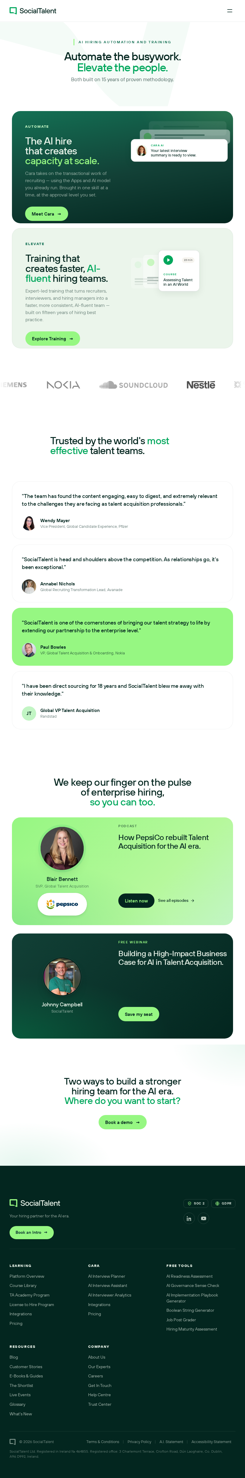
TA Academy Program (30, 1295)
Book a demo (122, 1122)
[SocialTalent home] (33, 10)
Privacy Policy (139, 1441)
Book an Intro (32, 1232)
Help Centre (99, 1394)
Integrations (21, 1313)
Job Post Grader (181, 1319)
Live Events (20, 1394)
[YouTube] (203, 1218)
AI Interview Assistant (107, 1285)
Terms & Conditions (102, 1441)
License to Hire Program (32, 1304)
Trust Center (99, 1404)
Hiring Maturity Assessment (191, 1329)
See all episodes (173, 900)
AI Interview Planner (106, 1276)
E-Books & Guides (26, 1376)
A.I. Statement (171, 1441)
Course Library (23, 1285)
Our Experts (99, 1366)
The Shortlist (21, 1385)
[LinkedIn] (189, 1218)
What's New (21, 1414)
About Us (96, 1357)
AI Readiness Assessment (189, 1276)
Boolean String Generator (190, 1310)
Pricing (16, 1323)
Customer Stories (26, 1366)
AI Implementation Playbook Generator (192, 1298)
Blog (14, 1357)
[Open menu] (229, 10)
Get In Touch (99, 1385)
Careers (95, 1376)
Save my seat (139, 1014)
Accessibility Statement (211, 1441)
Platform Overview (27, 1276)
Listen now (136, 901)
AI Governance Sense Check (192, 1285)
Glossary (17, 1404)
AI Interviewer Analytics (109, 1295)
